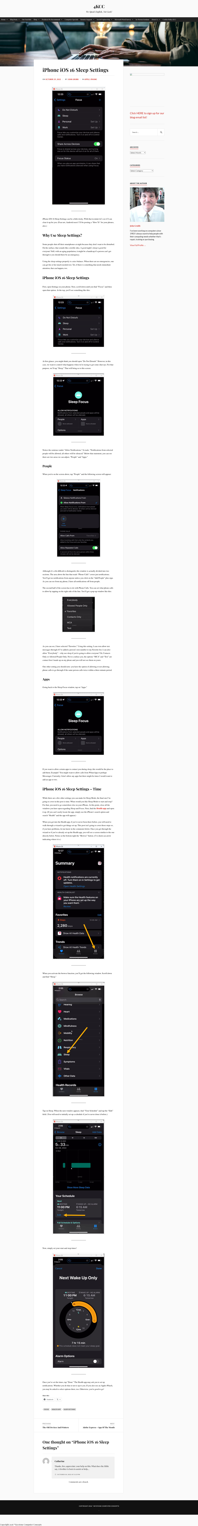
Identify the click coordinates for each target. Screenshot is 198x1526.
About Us (154, 19)
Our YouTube (26, 19)
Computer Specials (71, 19)
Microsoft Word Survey (123, 19)
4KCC (99, 6)
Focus (46, 1409)
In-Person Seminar (142, 19)
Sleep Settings (69, 1409)
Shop (35, 19)
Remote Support (86, 19)
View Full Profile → (138, 245)
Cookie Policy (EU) (169, 19)
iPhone (94, 79)
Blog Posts (13, 19)
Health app (101, 808)
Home (3, 19)
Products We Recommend (51, 19)
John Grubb (73, 79)
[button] (99, 1519)
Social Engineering (103, 19)
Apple (87, 79)
